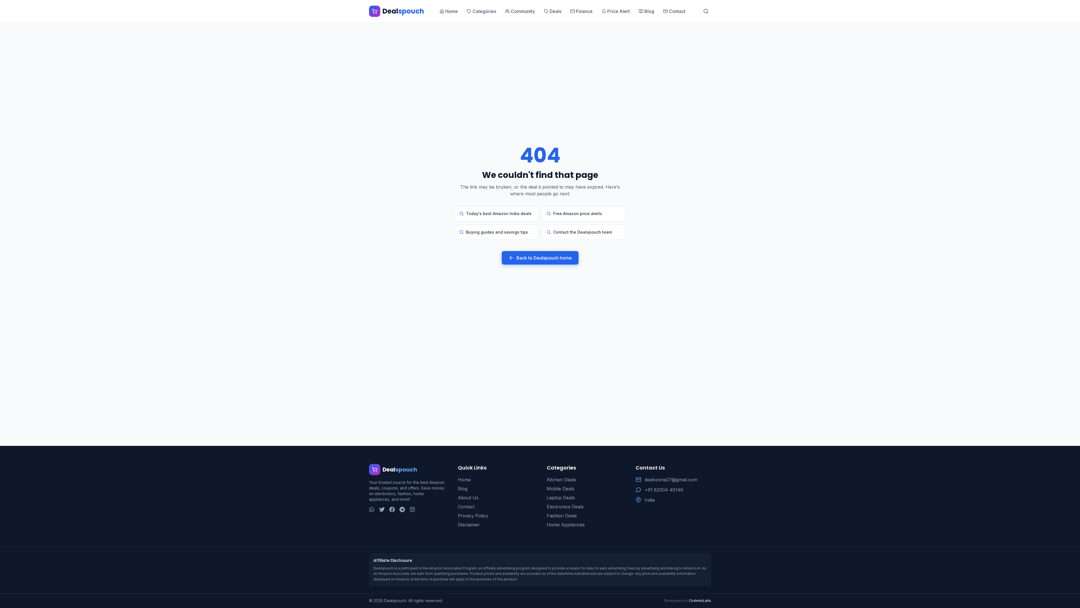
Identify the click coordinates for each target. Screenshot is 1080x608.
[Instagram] (412, 509)
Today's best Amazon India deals (499, 213)
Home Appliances (566, 524)
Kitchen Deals (561, 479)
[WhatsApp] (372, 509)
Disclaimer (469, 524)
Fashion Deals (562, 515)
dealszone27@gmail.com (671, 479)
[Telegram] (402, 509)
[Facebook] (392, 509)
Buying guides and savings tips (497, 232)
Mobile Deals (560, 488)
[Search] (706, 11)
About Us (468, 497)
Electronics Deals (565, 506)
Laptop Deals (561, 497)
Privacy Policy (473, 515)
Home (464, 479)
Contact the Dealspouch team (582, 232)
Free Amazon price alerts (577, 213)
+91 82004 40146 (664, 490)
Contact (466, 506)
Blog (462, 488)
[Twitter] (382, 509)
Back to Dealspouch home (544, 258)
